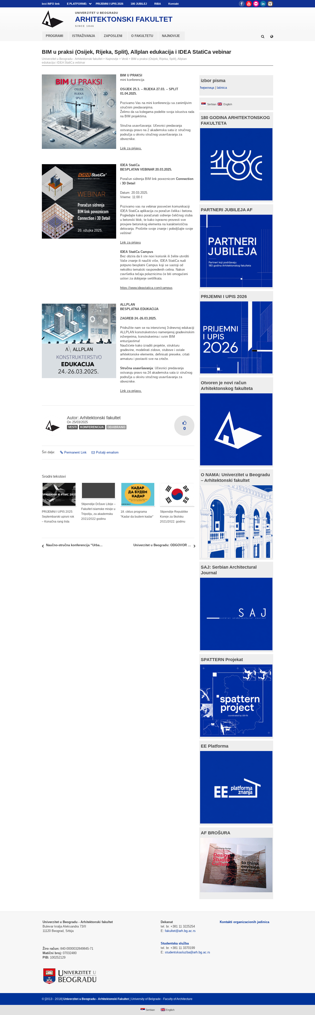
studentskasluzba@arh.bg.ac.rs (187, 952)
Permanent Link (75, 452)
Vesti (125, 59)
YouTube (249, 4)
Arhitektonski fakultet (100, 417)
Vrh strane (261, 999)
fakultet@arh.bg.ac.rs (180, 931)
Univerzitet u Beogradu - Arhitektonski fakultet (72, 59)
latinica (222, 87)
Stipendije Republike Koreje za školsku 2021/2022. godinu (174, 516)
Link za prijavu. (131, 148)
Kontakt (173, 3)
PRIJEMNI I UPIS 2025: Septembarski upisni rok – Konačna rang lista (58, 516)
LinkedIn (263, 4)
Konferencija (92, 427)
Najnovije (112, 59)
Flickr (256, 4)
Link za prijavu (130, 242)
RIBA (157, 3)
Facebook (242, 4)
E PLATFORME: (77, 3)
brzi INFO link (51, 3)
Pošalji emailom (107, 452)
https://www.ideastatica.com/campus (146, 288)
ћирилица (207, 87)
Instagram (270, 4)
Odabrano (116, 427)
